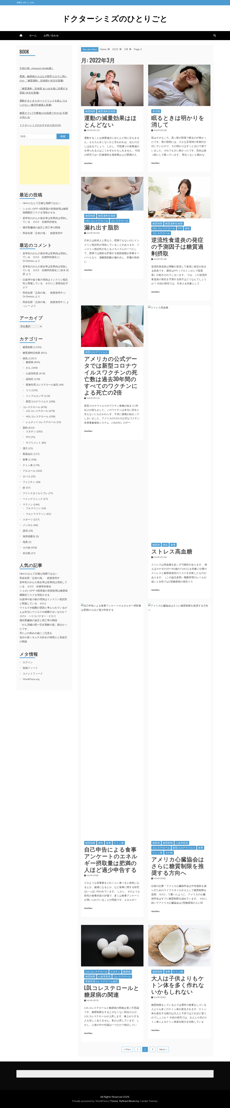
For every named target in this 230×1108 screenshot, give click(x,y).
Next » (163, 1049)
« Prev (127, 1049)
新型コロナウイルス (96, 352)
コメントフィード (33, 673)
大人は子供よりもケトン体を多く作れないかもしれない (177, 984)
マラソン (28, 504)
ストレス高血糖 (171, 551)
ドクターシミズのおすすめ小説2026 (40, 125)
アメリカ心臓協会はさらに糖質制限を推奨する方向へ (177, 865)
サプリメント (33, 442)
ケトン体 (119, 842)
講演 (25, 530)
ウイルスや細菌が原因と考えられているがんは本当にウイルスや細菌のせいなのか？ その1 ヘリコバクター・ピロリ (45, 612)
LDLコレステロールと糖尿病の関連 (111, 990)
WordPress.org (31, 679)
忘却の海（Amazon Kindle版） (37, 68)
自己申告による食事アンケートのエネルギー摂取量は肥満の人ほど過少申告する (111, 859)
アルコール (29, 470)
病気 (187, 228)
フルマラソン (33, 508)
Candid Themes (149, 1101)
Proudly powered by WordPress (90, 1101)
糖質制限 (90, 111)
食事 (173, 544)
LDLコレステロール (96, 971)
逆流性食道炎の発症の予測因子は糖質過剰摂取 (177, 246)
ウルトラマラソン (36, 513)
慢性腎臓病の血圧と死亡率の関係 (41, 227)
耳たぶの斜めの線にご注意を (36, 633)
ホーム (33, 35)
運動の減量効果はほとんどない (110, 120)
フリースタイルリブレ (35, 493)
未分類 (156, 111)
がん (28, 367)
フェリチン (29, 482)
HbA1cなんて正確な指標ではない (42, 203)
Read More (88, 163)
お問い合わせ (51, 35)
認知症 (29, 379)
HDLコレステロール (96, 220)
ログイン (28, 662)
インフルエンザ (34, 395)
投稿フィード (30, 667)
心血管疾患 (182, 842)
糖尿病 (156, 544)
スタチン (115, 971)
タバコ (26, 476)
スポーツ (28, 519)
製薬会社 (28, 453)
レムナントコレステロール (41, 422)
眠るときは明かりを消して (177, 120)
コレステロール (119, 220)
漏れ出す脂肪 (101, 227)
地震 (25, 541)
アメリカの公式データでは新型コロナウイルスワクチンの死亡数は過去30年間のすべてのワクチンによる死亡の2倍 (111, 375)
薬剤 (25, 427)
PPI (180, 228)
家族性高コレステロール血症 (101, 981)
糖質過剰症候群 (107, 111)
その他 (169, 852)
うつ (28, 390)
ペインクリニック (33, 498)
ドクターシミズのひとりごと (115, 18)
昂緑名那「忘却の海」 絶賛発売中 (43, 233)
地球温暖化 (29, 536)
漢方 (25, 448)
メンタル (28, 525)
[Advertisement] (44, 164)
